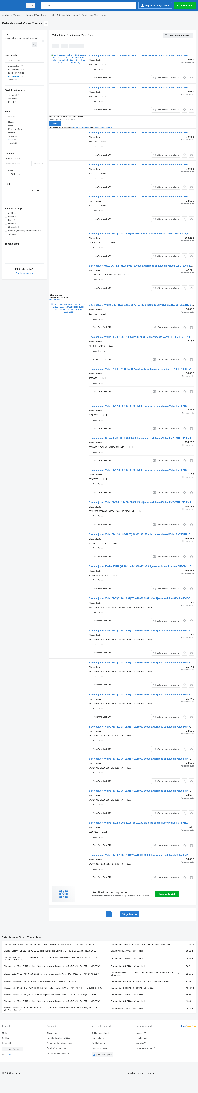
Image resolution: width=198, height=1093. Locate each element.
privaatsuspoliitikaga (81, 127)
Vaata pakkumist (167, 894)
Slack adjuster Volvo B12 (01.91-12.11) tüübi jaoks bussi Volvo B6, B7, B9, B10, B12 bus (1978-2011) (50, 951)
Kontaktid (6, 1043)
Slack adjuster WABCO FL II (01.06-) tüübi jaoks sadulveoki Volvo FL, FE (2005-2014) (43, 981)
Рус (10, 1054)
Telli (55, 123)
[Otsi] (43, 5)
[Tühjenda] (43, 41)
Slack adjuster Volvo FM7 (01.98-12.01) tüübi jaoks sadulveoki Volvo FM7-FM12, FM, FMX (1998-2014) (51, 974)
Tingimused (52, 1033)
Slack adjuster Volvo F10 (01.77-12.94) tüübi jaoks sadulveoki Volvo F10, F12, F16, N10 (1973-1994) (50, 994)
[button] (184, 77)
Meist (4, 1033)
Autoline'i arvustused (56, 1048)
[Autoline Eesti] (12, 5)
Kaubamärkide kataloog (58, 1053)
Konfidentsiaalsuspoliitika (58, 1038)
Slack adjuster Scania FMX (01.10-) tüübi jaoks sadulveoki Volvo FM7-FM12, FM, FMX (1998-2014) (49, 944)
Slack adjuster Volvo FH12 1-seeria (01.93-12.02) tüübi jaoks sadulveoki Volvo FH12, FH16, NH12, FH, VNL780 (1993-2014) (51, 958)
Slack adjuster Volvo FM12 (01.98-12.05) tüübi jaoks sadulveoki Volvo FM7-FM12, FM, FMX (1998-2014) (52, 966)
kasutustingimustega (102, 127)
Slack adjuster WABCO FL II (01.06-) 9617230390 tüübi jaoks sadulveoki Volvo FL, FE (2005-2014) (142, 266)
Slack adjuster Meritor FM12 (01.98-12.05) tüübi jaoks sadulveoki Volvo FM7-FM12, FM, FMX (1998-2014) (53, 988)
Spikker (5, 1038)
